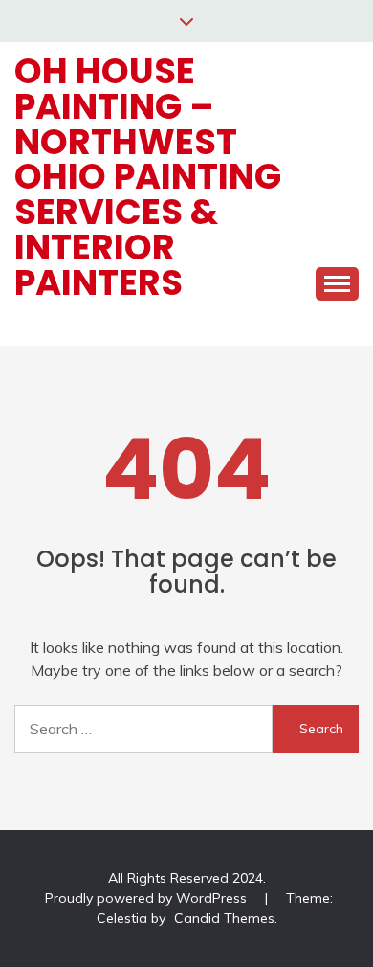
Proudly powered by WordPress (148, 898)
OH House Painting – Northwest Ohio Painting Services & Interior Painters (147, 176)
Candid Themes (224, 918)
